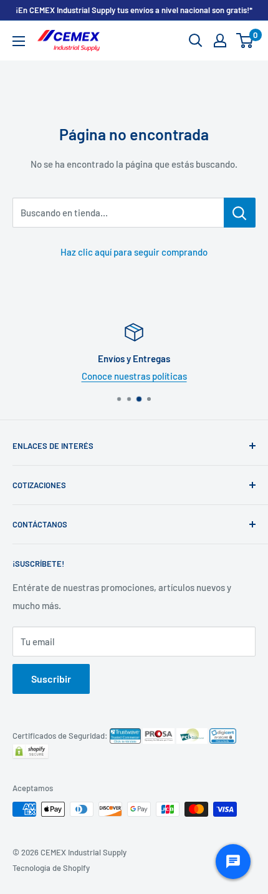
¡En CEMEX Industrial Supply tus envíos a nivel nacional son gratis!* (134, 10)
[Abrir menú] (18, 41)
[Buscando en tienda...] (240, 213)
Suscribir (51, 679)
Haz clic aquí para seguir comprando (134, 251)
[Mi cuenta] (220, 40)
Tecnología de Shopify (51, 868)
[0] (245, 40)
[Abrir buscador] (196, 40)
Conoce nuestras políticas (134, 376)
